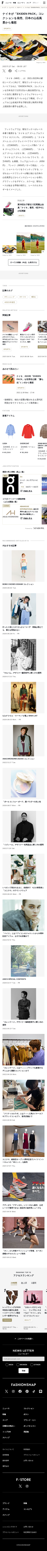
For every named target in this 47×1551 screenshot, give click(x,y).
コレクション (29, 1408)
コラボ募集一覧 (10, 502)
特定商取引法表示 (30, 1532)
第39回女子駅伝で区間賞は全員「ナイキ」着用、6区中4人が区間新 (31, 207)
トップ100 (7, 1432)
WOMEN (23, 1365)
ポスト (26, 1414)
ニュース (9, 3)
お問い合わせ (28, 1460)
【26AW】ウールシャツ (27, 448)
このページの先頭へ (25, 1339)
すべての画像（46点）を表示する (23, 262)
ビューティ (21, 3)
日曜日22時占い (9, 1426)
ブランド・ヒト (38, 3)
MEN (11, 1365)
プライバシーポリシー (32, 1455)
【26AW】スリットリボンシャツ (10, 448)
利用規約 (27, 1449)
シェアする (22, 71)
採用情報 (6, 1455)
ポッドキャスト (30, 1426)
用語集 (26, 1432)
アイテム (6, 1509)
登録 (23, 1371)
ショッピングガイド (10, 1527)
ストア (29, 3)
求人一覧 (20, 472)
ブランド (6, 1503)
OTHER (37, 1365)
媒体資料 (6, 1460)
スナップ (6, 1437)
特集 (14, 3)
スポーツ (19, 7)
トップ (4, 7)
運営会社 (6, 1466)
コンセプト (28, 1509)
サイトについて (8, 1449)
